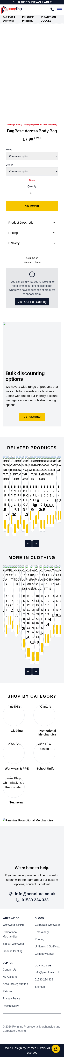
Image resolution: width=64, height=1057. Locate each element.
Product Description (21, 222)
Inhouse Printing (13, 951)
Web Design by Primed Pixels (25, 1048)
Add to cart (32, 206)
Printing (39, 939)
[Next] (35, 543)
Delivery (13, 243)
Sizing (9, 149)
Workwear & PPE (13, 924)
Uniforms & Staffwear (47, 946)
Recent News (11, 1005)
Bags (26, 124)
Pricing (13, 233)
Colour (9, 164)
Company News (44, 953)
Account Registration (15, 984)
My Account (10, 976)
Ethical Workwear (13, 943)
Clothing (18, 124)
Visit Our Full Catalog (32, 302)
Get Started (32, 416)
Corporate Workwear (47, 924)
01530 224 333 (44, 979)
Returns (7, 991)
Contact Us (9, 969)
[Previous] (28, 543)
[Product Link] (4, 469)
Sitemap (40, 986)
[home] (32, 841)
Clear (32, 180)
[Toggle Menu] (59, 9)
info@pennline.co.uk (47, 972)
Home (10, 124)
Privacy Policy (11, 998)
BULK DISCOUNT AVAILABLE (32, 2)
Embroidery (42, 932)
